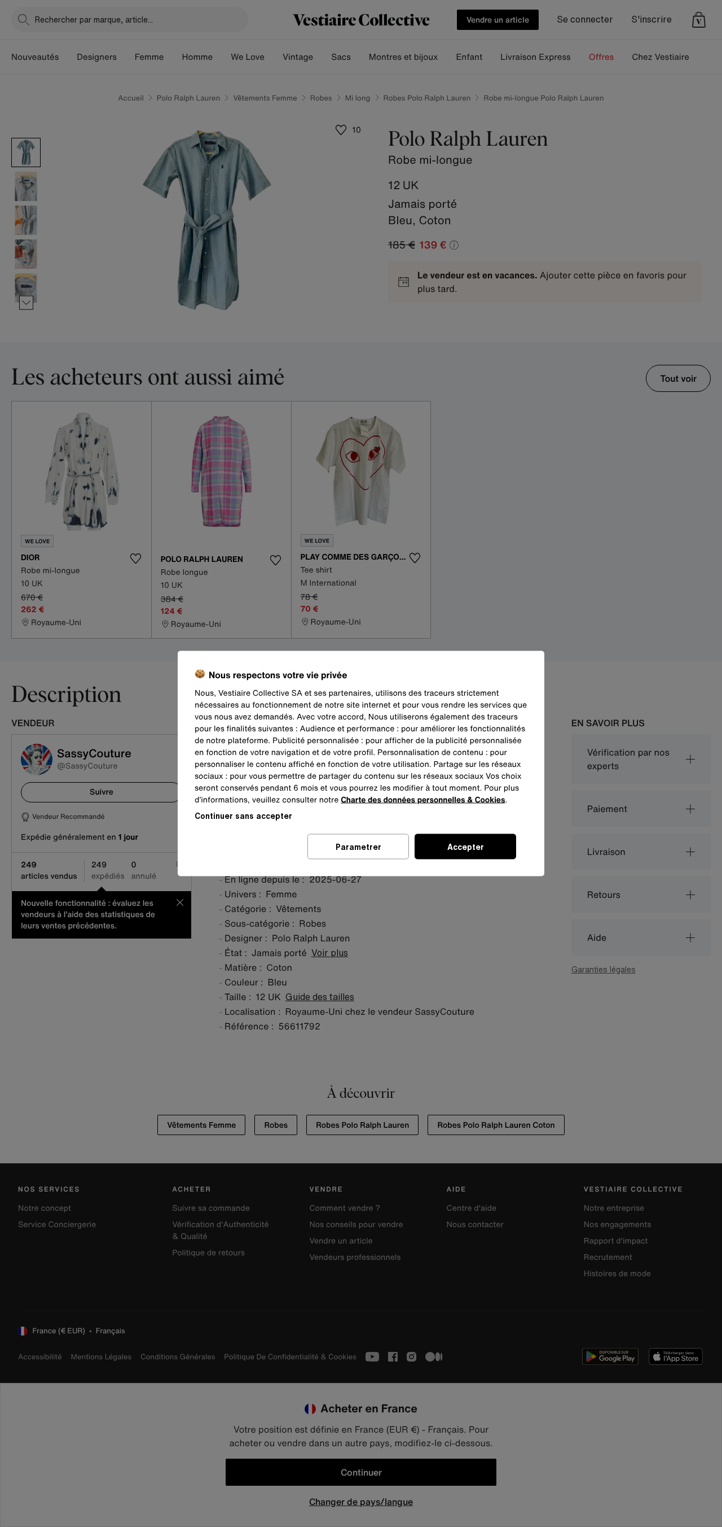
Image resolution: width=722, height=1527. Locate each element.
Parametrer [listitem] (358, 847)
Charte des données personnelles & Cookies (423, 800)
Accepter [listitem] (465, 847)
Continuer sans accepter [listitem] (243, 816)
